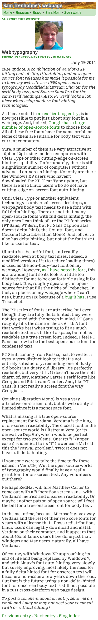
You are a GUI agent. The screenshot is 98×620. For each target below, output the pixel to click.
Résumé (22, 12)
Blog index (62, 57)
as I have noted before (64, 270)
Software (72, 12)
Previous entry (15, 57)
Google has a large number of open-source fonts (43, 125)
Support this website (21, 19)
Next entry (40, 57)
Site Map (52, 12)
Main (7, 12)
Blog (37, 12)
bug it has (74, 297)
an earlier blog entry (58, 113)
